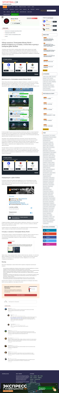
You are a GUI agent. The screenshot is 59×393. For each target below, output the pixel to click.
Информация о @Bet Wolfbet (10, 32)
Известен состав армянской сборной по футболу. (49, 56)
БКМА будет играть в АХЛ (48, 61)
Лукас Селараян (51, 184)
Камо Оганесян (45, 196)
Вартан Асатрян (51, 179)
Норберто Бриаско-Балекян (47, 189)
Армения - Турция (45, 145)
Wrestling (51, 78)
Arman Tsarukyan (51, 208)
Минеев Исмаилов (51, 157)
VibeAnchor (20, 67)
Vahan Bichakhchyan (50, 221)
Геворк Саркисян (51, 196)
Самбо (50, 155)
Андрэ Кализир (50, 186)
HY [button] (45, 10)
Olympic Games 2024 (33, 382)
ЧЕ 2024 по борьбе (52, 159)
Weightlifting (54, 81)
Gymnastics (35, 377)
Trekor (8, 67)
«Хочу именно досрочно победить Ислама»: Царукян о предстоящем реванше (49, 45)
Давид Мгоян (45, 162)
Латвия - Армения (45, 169)
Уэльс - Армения (52, 135)
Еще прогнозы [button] (45, 129)
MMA (44, 43)
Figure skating (49, 83)
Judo (53, 216)
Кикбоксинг (51, 191)
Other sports (46, 60)
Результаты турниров (53, 137)
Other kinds (31, 379)
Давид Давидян (51, 177)
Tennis (48, 78)
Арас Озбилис (51, 201)
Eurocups (44, 213)
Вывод (6, 36)
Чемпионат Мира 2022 (46, 152)
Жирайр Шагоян (45, 208)
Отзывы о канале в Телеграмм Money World (13, 34)
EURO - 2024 (51, 211)
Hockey (50, 81)
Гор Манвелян (52, 203)
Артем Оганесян (45, 155)
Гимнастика (51, 142)
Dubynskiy (32, 67)
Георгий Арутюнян (46, 137)
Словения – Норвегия (48, 120)
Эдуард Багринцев (46, 203)
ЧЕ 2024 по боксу (45, 157)
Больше (36, 74)
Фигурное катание (51, 206)
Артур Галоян (45, 194)
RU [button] (43, 10)
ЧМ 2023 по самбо (51, 164)
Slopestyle (44, 83)
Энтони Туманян (52, 199)
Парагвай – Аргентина (48, 104)
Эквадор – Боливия (47, 98)
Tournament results (37, 379)
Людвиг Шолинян (45, 177)
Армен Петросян (45, 184)
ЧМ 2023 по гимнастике (46, 167)
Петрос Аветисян (45, 179)
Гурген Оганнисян (45, 142)
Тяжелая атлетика (46, 191)
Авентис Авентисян (46, 199)
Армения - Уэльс (45, 164)
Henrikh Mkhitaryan (46, 216)
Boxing (47, 76)
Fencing (49, 86)
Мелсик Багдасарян (46, 135)
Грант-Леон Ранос (45, 201)
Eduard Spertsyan (45, 211)
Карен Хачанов (50, 194)
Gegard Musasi (49, 213)
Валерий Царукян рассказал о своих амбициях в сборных (49, 51)
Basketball (44, 78)
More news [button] (45, 70)
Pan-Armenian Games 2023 (47, 90)
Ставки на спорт (45, 81)
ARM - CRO (44, 174)
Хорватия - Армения (51, 162)
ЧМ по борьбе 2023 (46, 172)
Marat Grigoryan (45, 218)
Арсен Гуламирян (53, 152)
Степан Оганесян (45, 206)
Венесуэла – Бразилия (48, 109)
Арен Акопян (45, 186)
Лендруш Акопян (51, 150)
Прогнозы (53, 155)
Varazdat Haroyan (45, 223)
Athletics (53, 86)
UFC (43, 159)
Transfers (53, 90)
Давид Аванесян (45, 181)
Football (45, 37)
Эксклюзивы (51, 145)
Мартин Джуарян (45, 150)
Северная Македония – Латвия (49, 115)
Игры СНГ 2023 (49, 174)
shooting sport (45, 86)
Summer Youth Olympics (46, 88)
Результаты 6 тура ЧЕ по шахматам (48, 67)
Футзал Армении (52, 169)
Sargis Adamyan (51, 218)
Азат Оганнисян (52, 147)
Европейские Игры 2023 (46, 140)
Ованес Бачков (51, 181)
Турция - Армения (52, 172)
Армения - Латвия (45, 147)
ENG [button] (41, 10)
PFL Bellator (47, 159)
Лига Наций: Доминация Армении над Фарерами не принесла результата (49, 40)
